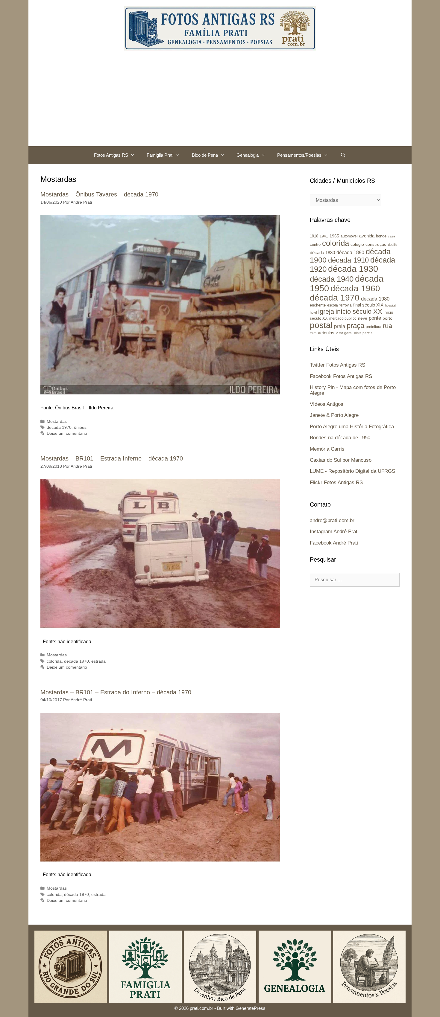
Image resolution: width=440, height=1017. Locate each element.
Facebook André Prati (334, 543)
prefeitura (373, 327)
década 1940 (331, 279)
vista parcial (364, 333)
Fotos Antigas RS (111, 155)
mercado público (342, 318)
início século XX (359, 311)
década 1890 (350, 252)
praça (355, 326)
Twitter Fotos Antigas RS (337, 365)
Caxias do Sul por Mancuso (340, 460)
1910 (314, 236)
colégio (357, 244)
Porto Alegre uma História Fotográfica (352, 426)
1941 (324, 236)
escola (332, 305)
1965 (334, 236)
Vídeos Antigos (326, 404)
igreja (326, 311)
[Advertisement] (220, 101)
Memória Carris (327, 449)
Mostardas (57, 421)
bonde (381, 236)
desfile (392, 244)
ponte (375, 318)
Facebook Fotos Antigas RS (341, 376)
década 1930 (353, 269)
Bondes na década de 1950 (340, 437)
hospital (390, 305)
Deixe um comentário (67, 433)
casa (391, 236)
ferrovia (345, 305)
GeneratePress (250, 1008)
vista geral (344, 333)
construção (375, 244)
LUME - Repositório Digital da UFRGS (352, 471)
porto (387, 318)
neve (362, 318)
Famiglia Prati (160, 155)
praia (339, 326)
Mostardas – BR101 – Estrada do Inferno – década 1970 (115, 692)
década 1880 (322, 252)
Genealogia (247, 155)
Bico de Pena (205, 155)
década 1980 (375, 299)
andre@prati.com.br (332, 520)
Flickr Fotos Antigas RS (336, 482)
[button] (134, 155)
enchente (318, 305)
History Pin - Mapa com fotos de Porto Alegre (353, 390)
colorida (54, 661)
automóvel (349, 236)
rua (387, 326)
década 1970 (59, 427)
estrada (98, 661)
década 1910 (348, 260)
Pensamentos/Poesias (299, 155)
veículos (326, 332)
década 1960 (355, 288)
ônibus (80, 427)
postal (321, 325)
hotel (313, 312)
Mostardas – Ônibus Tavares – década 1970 (99, 194)
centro (315, 244)
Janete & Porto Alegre (334, 415)
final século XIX (368, 304)
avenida (366, 235)
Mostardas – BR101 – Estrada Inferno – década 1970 (111, 458)
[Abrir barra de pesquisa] (343, 155)
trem (313, 333)
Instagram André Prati (334, 531)
